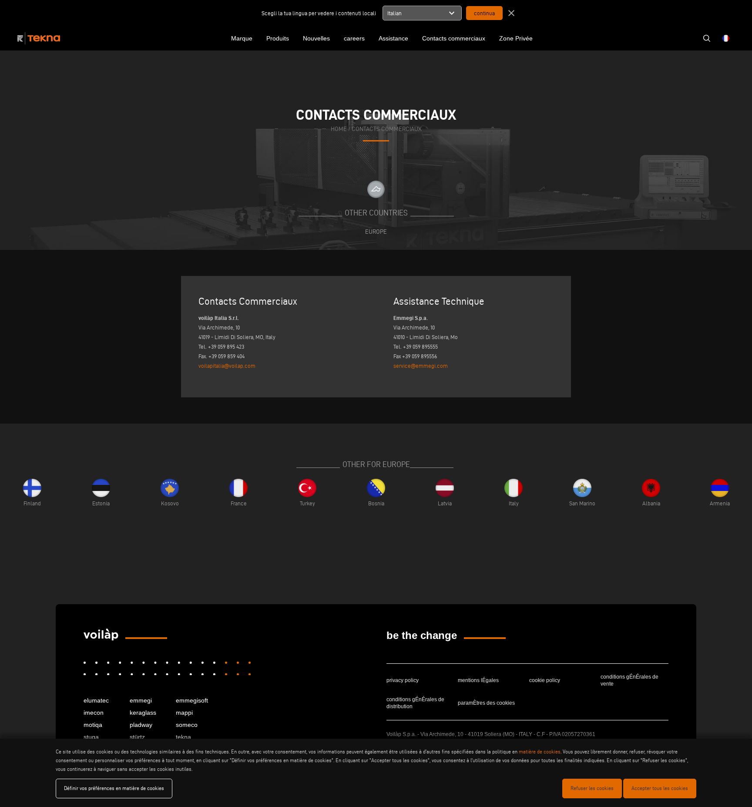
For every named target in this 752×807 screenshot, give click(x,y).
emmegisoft (192, 700)
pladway (141, 724)
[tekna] (101, 635)
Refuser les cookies (592, 788)
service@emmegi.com (420, 366)
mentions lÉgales (478, 680)
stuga (91, 736)
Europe (376, 231)
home (339, 129)
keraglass (143, 712)
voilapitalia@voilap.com (226, 366)
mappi (184, 712)
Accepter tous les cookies (659, 788)
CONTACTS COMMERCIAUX (387, 129)
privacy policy (402, 680)
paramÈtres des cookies (486, 703)
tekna (183, 736)
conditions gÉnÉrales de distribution (415, 702)
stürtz (137, 736)
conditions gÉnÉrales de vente (629, 680)
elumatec (96, 700)
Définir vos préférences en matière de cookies (114, 788)
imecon (94, 712)
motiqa (93, 724)
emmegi (141, 700)
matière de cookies (540, 751)
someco (187, 724)
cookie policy (544, 680)
